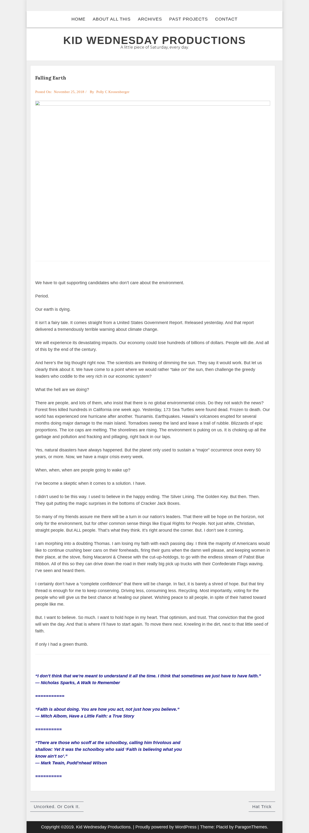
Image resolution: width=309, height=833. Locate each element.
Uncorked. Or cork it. (57, 806)
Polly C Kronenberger (112, 92)
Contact (226, 19)
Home (78, 19)
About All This (112, 19)
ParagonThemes (251, 827)
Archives (150, 19)
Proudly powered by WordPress (166, 827)
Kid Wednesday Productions (154, 40)
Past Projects (188, 19)
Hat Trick (262, 806)
